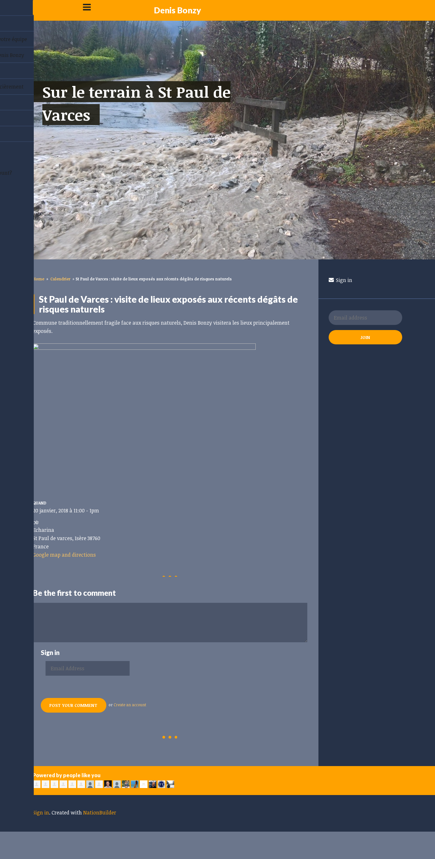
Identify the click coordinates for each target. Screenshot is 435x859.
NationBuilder (99, 812)
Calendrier (60, 278)
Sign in (343, 280)
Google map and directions (64, 554)
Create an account (130, 704)
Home (38, 278)
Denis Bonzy (177, 10)
